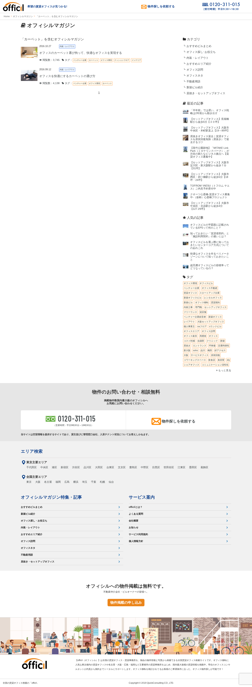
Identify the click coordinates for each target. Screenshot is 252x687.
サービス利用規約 (138, 534)
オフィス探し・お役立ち (34, 520)
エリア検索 (32, 451)
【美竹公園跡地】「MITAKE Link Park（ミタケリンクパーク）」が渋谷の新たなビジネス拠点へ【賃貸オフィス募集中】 (209, 152)
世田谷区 (169, 467)
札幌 (102, 481)
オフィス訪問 (195, 69)
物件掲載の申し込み (126, 602)
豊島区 (133, 467)
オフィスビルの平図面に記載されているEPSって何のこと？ (209, 226)
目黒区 (156, 467)
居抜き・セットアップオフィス (206, 93)
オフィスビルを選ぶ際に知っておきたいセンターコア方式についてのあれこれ (209, 245)
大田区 (99, 467)
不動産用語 (193, 81)
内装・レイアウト (198, 57)
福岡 (58, 481)
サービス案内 (142, 497)
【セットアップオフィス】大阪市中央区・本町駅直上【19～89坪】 (210, 129)
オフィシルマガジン (23, 16)
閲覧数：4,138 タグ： (57, 83)
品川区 (87, 467)
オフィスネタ (195, 75)
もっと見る (224, 370)
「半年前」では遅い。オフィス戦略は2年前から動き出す (209, 112)
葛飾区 (204, 467)
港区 (54, 467)
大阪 (37, 481)
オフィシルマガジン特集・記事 (51, 497)
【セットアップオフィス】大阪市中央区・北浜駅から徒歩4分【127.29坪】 (209, 206)
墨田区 (193, 467)
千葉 (93, 481)
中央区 (44, 467)
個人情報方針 (136, 541)
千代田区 (31, 467)
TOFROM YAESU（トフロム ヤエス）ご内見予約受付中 (209, 187)
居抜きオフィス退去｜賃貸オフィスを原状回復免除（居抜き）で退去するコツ (209, 139)
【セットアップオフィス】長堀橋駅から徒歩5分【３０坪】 (209, 120)
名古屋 (48, 481)
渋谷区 (76, 467)
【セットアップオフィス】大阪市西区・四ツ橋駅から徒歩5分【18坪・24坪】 (209, 177)
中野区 (145, 467)
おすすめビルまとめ (199, 46)
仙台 (111, 481)
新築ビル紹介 (195, 87)
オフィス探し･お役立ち (201, 52)
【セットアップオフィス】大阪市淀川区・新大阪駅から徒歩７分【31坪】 (209, 165)
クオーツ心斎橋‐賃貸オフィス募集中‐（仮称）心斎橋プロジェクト (210, 196)
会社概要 (133, 520)
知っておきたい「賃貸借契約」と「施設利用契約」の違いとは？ (209, 235)
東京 (29, 481)
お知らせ (133, 527)
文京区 (122, 467)
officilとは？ (135, 507)
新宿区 (64, 467)
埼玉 (84, 481)
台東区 (110, 467)
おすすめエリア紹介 (199, 63)
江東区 (181, 467)
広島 (67, 481)
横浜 (75, 481)
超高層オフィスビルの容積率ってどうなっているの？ (209, 267)
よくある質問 (136, 513)
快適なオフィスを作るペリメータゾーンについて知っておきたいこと (209, 256)
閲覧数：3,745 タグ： (57, 60)
